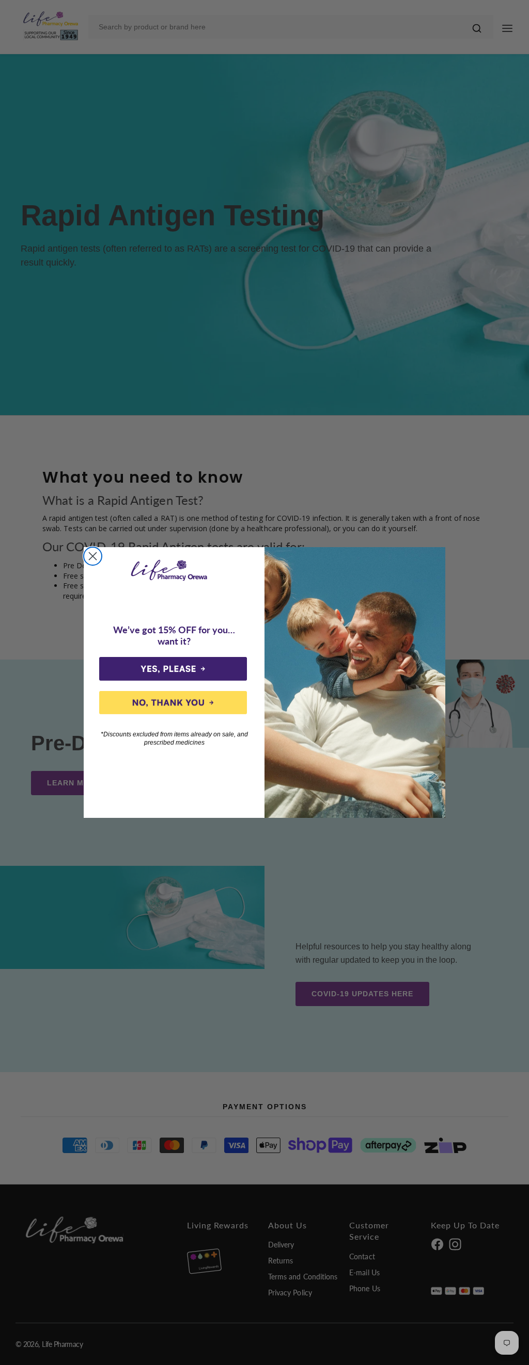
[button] (173, 669)
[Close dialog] (93, 556)
